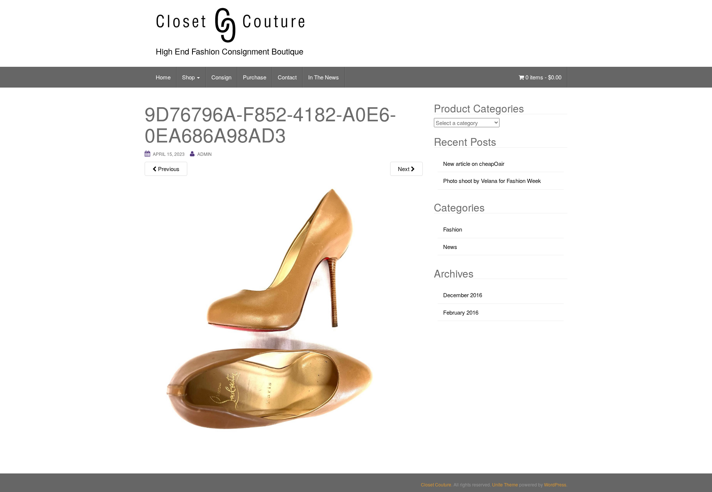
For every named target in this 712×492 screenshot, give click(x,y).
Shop (189, 77)
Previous (167, 169)
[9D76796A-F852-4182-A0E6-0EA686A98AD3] (284, 318)
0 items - (542, 77)
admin (204, 154)
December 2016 (462, 295)
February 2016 (460, 312)
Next (404, 169)
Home (163, 77)
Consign (221, 77)
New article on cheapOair (473, 163)
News (450, 246)
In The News (323, 77)
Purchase (254, 77)
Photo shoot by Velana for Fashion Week (492, 180)
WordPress (555, 484)
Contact (287, 77)
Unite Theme (505, 484)
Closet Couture (436, 484)
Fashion (452, 229)
